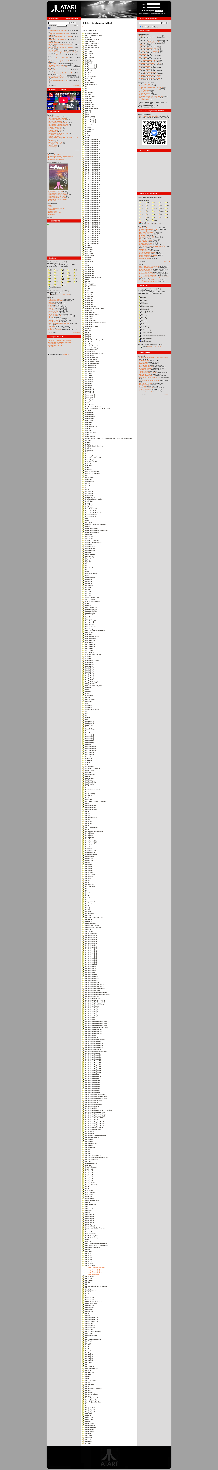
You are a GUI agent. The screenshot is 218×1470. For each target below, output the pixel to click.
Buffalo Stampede (90, 1335)
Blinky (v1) (88, 705)
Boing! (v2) (88, 823)
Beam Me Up (88, 420)
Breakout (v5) (89, 1222)
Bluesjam (87, 788)
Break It (87, 1202)
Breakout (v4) (89, 1220)
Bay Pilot (87, 410)
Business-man (89, 1429)
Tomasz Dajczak (144, 231)
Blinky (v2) (88, 707)
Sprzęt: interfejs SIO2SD (146, 281)
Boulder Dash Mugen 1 (92, 1053)
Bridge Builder (89, 1263)
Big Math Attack (89, 550)
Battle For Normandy (91, 346)
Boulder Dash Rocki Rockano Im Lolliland (98, 1110)
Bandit (86, 137)
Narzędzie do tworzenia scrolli (57, 119)
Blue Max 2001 (89, 778)
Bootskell (87, 911)
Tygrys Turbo (143, 371)
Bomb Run (88, 849)
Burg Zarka (88, 1413)
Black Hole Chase (90, 638)
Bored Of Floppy (90, 923)
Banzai (86, 263)
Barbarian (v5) (89, 275)
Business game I (90, 1427)
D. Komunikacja (146, 330)
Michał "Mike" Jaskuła (146, 234)
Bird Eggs (87, 589)
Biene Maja (88, 534)
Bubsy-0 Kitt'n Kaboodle (92, 1331)
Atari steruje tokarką (145, 391)
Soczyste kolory (144, 385)
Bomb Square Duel (90, 854)
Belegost (87, 464)
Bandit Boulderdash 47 (92, 220)
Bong (86, 888)
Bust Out (87, 1433)
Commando (52, 307)
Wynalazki (141, 356)
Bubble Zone (88, 1329)
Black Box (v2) (89, 625)
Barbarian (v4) (89, 273)
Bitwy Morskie (89, 615)
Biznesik (87, 617)
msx (162, 211)
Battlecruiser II (89, 381)
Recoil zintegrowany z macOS (57, 80)
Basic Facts (88, 318)
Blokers (87, 762)
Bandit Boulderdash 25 (92, 173)
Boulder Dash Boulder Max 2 (94, 986)
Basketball (88, 324)
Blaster (86, 693)
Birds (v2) (87, 595)
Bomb (86, 829)
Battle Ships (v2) (90, 367)
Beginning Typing (90, 456)
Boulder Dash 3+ (90, 970)
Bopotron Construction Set (93, 917)
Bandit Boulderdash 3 (91, 183)
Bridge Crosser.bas (93, 1274)
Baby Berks (88, 51)
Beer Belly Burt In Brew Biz (93, 446)
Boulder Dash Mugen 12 (92, 1059)
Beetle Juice (88, 450)
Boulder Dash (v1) (90, 935)
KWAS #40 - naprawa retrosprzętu (59, 70)
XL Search (51, 214)
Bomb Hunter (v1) (90, 841)
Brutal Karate (88, 1307)
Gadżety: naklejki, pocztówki (148, 274)
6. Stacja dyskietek (147, 312)
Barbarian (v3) (89, 271)
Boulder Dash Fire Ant (92, 998)
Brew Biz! (87, 1241)
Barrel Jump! (88, 289)
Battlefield (88, 383)
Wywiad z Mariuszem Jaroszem (149, 228)
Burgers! (87, 1421)
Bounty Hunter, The (91, 1159)
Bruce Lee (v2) (89, 1300)
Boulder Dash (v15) (91, 947)
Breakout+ (88, 1224)
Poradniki (50, 115)
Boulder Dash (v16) (91, 949)
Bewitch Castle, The (91, 509)
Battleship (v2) (89, 391)
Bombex (87, 880)
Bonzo (86, 900)
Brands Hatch (89, 1198)
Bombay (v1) (88, 858)
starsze (77, 150)
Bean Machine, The (90, 426)
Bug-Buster (88, 1349)
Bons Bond (88, 898)
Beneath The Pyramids (92, 473)
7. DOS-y (144, 315)
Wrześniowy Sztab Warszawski (149, 48)
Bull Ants (87, 1374)
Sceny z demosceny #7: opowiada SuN (60, 44)
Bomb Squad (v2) (90, 852)
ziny (155, 220)
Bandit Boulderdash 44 (92, 214)
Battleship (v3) (89, 393)
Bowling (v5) (88, 1177)
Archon (50, 319)
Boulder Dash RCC (90, 1108)
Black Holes (88, 642)
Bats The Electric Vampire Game (95, 340)
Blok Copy (88, 758)
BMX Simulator (89, 41)
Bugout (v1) (88, 1359)
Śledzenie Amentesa (145, 243)
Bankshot (87, 257)
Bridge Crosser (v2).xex (95, 1272)
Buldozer (87, 1370)
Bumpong (87, 1396)
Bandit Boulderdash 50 (92, 228)
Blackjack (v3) (89, 666)
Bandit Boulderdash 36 (92, 196)
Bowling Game (89, 1183)
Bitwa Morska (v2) (90, 611)
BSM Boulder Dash (90, 45)
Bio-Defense (88, 585)
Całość (53, 294)
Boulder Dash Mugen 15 (92, 1065)
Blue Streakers (89, 780)
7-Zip (64, 294)
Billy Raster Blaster (90, 573)
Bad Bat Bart (88, 73)
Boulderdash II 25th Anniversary (95, 1135)
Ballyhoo (87, 131)
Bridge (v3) (88, 1257)
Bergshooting (89, 477)
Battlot (86, 403)
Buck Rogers (88, 1333)
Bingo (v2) (88, 581)
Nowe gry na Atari (144, 69)
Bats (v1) (87, 334)
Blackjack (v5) (89, 670)
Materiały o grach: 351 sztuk (57, 197)
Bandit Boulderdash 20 (92, 163)
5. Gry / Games (144, 90)
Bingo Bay (88, 583)
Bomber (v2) (88, 868)
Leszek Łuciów (143, 244)
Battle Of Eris (89, 355)
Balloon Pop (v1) (90, 120)
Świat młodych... (144, 54)
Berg (86, 475)
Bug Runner (88, 1347)
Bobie (86, 797)
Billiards (87, 571)
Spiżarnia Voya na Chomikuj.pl (57, 199)
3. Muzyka (144, 303)
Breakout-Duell (89, 1226)
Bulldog (87, 1376)
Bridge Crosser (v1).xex (95, 1270)
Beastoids (87, 430)
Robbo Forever (53, 311)
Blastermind (88, 695)
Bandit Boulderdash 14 (92, 149)
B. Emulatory (145, 324)
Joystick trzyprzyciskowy (147, 375)
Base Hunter (88, 295)
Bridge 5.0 (87, 1261)
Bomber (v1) (88, 866)
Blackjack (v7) (89, 674)
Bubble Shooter (89, 1325)
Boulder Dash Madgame (92, 1049)
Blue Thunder (89, 784)
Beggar (87, 454)
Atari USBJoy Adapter (146, 269)
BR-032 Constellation (91, 43)
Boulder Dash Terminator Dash (94, 1116)
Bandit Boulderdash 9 (91, 243)
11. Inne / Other (144, 99)
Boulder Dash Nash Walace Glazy (95, 1098)
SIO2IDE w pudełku (145, 389)
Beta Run (87, 503)
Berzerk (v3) (88, 495)
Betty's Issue (88, 507)
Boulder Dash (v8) (90, 963)
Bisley (86, 603)
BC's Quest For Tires (91, 39)
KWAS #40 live (52, 64)
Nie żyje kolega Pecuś (55, 50)
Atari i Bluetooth (144, 360)
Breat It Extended (90, 1234)
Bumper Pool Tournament (93, 1388)
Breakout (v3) (89, 1218)
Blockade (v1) (89, 735)
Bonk (86, 894)
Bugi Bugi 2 (88, 1354)
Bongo (86, 890)
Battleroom (88, 385)
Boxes (86, 1188)
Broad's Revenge (90, 1290)
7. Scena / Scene (144, 93)
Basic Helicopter (90, 320)
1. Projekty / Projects (145, 84)
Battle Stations (89, 371)
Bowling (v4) (88, 1175)
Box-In (86, 1186)
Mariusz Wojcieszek (145, 240)
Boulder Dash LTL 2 (91, 1037)
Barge (86, 279)
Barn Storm (88, 281)
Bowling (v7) (88, 1180)
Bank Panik (88, 251)
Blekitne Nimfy (89, 699)
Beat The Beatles (90, 432)
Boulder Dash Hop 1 (91, 1008)
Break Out (87, 1206)
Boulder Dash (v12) (91, 941)
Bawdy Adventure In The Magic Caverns (97, 408)
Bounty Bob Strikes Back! (93, 1155)
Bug (86, 1337)
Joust (50, 305)
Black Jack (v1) (89, 644)
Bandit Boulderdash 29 (92, 181)
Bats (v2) (87, 336)
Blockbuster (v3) (90, 750)
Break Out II (88, 1208)
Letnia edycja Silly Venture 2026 (58, 39)
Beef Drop (87, 442)
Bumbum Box (89, 1384)
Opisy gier (50, 297)
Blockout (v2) (89, 754)
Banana (87, 135)
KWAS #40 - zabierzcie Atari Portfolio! (59, 67)
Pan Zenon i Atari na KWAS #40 (58, 58)
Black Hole (88, 634)
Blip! (86, 713)
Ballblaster (88, 102)
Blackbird (87, 656)
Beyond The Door (90, 515)
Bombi (86, 882)
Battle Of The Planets (91, 363)
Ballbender (88, 100)
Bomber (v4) (88, 872)
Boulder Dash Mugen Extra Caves (95, 1096)
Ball (85, 86)
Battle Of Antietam (90, 349)
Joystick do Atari (144, 369)
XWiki (50, 206)
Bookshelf (88, 904)
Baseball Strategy (90, 306)
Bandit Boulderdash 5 (91, 226)
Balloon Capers (89, 116)
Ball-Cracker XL (89, 96)
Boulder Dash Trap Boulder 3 (94, 1126)
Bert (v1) (87, 483)
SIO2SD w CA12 (144, 365)
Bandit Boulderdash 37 (92, 198)
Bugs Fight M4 (89, 1366)
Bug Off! (87, 1345)
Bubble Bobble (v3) (91, 1321)
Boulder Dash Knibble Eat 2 (93, 1031)
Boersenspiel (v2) (90, 807)
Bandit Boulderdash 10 (92, 141)
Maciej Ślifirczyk (144, 253)
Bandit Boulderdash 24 (92, 171)
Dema (156, 27)
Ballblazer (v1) (89, 104)
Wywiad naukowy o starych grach (149, 75)
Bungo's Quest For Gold (92, 1402)
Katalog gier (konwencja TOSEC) (58, 291)
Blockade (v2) (89, 737)
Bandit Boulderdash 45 (92, 216)
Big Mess (87, 552)
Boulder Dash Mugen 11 (92, 1057)
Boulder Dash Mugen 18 (92, 1071)
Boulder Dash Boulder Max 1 (94, 984)
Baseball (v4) (88, 302)
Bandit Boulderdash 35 (92, 194)
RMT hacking (143, 57)
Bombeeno (88, 864)
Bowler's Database (90, 1167)
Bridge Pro (88, 1278)
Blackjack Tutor (89, 683)
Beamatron (88, 422)
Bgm (86, 518)
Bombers (87, 878)
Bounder (87, 1153)
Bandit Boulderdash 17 (92, 155)
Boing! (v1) (88, 821)
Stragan (140, 264)
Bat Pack (87, 328)
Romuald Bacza (144, 241)
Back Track (88, 63)
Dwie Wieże (52, 322)
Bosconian (88, 929)
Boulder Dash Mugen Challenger (95, 1094)
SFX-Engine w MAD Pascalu (57, 118)
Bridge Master (89, 1276)
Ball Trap (87, 94)
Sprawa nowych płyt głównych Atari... (150, 42)
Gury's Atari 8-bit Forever (56, 208)
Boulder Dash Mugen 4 (92, 1082)
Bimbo (86, 576)
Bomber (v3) (88, 870)
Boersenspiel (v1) (90, 805)
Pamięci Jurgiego (53, 42)
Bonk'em (87, 896)
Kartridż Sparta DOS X (55, 121)
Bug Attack (88, 1341)
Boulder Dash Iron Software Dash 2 (96, 1023)
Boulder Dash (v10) (91, 937)
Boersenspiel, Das (90, 809)
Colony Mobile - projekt (55, 345)
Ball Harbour (88, 92)
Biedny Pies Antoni (91, 528)
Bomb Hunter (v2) (90, 843)
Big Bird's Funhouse (91, 540)
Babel (86, 49)
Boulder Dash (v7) (90, 961)
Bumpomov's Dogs (91, 1394)
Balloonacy (88, 124)
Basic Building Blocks (91, 314)
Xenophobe (51, 310)
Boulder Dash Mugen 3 (92, 1080)
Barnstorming (89, 283)
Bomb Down (88, 835)
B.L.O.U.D (87, 37)
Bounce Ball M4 (89, 1147)
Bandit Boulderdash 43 (92, 212)
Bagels (86, 74)
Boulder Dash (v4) (90, 955)
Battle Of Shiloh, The (91, 361)
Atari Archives (52, 211)
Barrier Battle (88, 293)
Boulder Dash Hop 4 (91, 1014)
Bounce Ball (88, 1145)
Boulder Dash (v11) (90, 939)
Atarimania (51, 209)
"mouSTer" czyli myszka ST (147, 267)
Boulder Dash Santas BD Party (94, 1112)
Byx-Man (87, 1443)
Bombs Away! (89, 884)
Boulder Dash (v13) (91, 943)
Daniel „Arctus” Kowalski (146, 237)
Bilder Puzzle (88, 568)
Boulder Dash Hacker (91, 1006)
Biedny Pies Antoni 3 (91, 532)
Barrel (86, 287)
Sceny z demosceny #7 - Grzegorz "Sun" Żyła (62, 52)
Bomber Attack (89, 874)
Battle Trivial (88, 377)
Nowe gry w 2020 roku (55, 127)
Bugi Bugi (87, 1353)
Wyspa (50, 317)
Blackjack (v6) (89, 672)
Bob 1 (86, 792)
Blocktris (87, 756)
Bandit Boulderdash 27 (92, 177)
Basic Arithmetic (90, 312)
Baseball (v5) (88, 304)
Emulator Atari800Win (54, 155)
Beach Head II (89, 414)
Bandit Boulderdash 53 (92, 234)
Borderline (88, 919)
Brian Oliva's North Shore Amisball (96, 1245)
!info (155, 208)
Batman (87, 332)
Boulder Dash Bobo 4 (91, 982)
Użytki (149, 27)
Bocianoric (88, 799)
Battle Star (88, 369)
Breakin (87, 1212)
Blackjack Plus (89, 680)
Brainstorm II (88, 1196)
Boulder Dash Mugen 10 (92, 1055)
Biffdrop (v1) (88, 536)
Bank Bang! (88, 249)
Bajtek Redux (52, 200)
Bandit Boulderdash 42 (92, 210)
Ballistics (87, 110)
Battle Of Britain (90, 352)
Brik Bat (87, 1282)
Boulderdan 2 (89, 1133)
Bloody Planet (89, 770)
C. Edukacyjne (145, 327)
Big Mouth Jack (89, 554)
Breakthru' (88, 1232)
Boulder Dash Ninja (91, 1102)
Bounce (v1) (88, 1139)
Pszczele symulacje (145, 66)
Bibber (86, 520)
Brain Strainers (89, 1192)
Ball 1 (86, 88)
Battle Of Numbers (90, 359)
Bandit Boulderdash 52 (92, 232)
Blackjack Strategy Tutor (92, 682)
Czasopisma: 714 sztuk (55, 191)
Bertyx (86, 489)
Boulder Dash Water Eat (92, 1129)
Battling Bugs (89, 399)
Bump (86, 1386)
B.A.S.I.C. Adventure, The (93, 35)
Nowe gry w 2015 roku (55, 136)
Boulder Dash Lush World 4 (93, 1047)
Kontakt (49, 217)
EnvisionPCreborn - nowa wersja (149, 51)
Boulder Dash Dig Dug (92, 990)
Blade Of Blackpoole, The (93, 685)
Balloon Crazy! (89, 118)
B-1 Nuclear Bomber (91, 33)
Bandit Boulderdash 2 (91, 161)
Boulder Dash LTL (90, 1035)
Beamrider (88, 424)
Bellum (86, 467)
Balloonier (88, 126)
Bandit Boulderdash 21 (92, 165)
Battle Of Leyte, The (91, 357)
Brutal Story (88, 1311)
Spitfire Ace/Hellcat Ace (55, 316)
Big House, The (89, 548)
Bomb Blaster (89, 833)
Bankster (87, 259)
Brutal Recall (88, 1309)
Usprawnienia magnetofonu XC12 (58, 122)
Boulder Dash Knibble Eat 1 (93, 1029)
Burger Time (88, 1419)
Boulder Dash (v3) (90, 953)
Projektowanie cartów (145, 368)
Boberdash (88, 795)
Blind (86, 703)
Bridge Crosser (89, 1265)
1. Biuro (143, 297)
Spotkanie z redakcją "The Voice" (58, 61)
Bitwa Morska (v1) (90, 609)
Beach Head (88, 412)
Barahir (87, 265)
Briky (86, 1284)
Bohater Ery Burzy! (90, 817)
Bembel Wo (88, 469)
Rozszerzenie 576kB (145, 383)
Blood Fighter (89, 766)
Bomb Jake (88, 847)
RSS (75, 25)
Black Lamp (88, 650)
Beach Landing (89, 416)
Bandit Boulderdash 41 (92, 208)
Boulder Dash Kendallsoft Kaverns (96, 1027)
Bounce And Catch (90, 1143)
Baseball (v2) (88, 298)
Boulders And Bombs (91, 1137)
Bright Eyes (88, 1280)
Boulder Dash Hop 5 (91, 1016)
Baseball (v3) (88, 300)
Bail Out (87, 80)
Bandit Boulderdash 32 (92, 188)
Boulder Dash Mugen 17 (92, 1069)
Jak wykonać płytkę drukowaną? (149, 380)
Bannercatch (88, 261)
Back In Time (88, 61)
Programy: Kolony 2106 (146, 270)
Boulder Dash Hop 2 (91, 1010)
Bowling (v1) (88, 1169)
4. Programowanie (147, 306)
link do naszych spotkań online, (148, 116)
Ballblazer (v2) (89, 106)
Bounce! (87, 1149)
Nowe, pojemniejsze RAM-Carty (149, 266)
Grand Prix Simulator (54, 329)
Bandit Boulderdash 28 (92, 179)
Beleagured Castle (90, 461)
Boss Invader (88, 931)
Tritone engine (52, 145)
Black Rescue (89, 652)
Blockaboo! (88, 733)
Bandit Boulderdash (91, 139)
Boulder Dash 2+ (90, 968)
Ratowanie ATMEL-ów (146, 366)
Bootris (87, 909)
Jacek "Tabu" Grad (145, 250)
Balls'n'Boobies (89, 130)
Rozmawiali (142, 226)
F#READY (142, 235)
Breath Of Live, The (91, 1236)
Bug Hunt (87, 1343)
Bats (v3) (87, 338)
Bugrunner (88, 1362)
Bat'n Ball (87, 330)
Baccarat (87, 59)
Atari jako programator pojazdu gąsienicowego (153, 357)
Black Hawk (88, 632)
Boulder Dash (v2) (90, 951)
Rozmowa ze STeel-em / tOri (57, 30)
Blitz (86, 715)
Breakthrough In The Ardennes (94, 1228)
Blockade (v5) (89, 742)
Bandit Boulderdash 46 (92, 218)
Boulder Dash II (89, 1017)
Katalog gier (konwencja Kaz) (57, 262)
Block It (87, 727)
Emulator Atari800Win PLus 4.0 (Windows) (61, 156)
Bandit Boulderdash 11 (92, 143)
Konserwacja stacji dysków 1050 (58, 124)
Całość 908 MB (146, 341)
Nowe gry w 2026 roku (55, 116)
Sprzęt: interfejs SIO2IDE (147, 280)
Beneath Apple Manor (91, 471)
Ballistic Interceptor (91, 108)
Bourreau (87, 1161)
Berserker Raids (89, 481)
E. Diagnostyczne (147, 332)
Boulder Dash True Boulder (93, 1127)
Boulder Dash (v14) (91, 945)
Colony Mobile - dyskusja (55, 343)
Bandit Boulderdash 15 (92, 151)
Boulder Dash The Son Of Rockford (96, 1118)
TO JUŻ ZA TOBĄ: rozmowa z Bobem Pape (152, 246)
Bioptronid (88, 587)
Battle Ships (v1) (90, 365)
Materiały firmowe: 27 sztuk (56, 196)
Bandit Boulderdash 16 (92, 153)
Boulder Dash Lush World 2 (93, 1043)
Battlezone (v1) (89, 395)
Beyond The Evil (90, 517)
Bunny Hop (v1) (89, 1410)
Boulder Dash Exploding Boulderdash (97, 994)
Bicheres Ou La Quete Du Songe (95, 524)
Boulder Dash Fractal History (94, 1004)
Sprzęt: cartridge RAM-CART (148, 275)
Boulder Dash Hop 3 (91, 1012)
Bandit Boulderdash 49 (92, 224)
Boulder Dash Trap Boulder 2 (94, 1124)
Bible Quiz (88, 522)
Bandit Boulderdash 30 (92, 184)
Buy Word (87, 1439)
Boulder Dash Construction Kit (94, 988)
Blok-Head (88, 760)
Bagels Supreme (90, 76)
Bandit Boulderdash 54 (92, 236)
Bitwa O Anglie (89, 613)
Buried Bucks (89, 1423)
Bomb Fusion (89, 839)
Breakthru (87, 1230)
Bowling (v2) (88, 1171)
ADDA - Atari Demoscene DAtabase (149, 197)
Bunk (86, 1404)
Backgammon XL (90, 69)
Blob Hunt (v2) (89, 723)
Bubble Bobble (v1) (91, 1317)
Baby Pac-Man (89, 57)
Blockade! (87, 744)
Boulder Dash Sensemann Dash (95, 1114)
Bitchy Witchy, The (90, 607)
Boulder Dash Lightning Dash (94, 1039)
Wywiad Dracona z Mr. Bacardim (149, 229)
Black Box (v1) (89, 623)
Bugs (86, 1364)
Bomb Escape (89, 837)
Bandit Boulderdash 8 (91, 242)
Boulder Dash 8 (89, 972)
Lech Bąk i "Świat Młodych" (147, 232)
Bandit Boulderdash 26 (92, 175)
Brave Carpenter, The (91, 1200)
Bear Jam (87, 428)
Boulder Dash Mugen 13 (92, 1061)
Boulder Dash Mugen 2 (92, 1074)
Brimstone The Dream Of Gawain (95, 1286)
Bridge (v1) (88, 1253)
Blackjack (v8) (89, 676)
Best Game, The (89, 497)
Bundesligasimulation (91, 1398)
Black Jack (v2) (89, 646)
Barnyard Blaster (90, 285)
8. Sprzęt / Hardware (145, 95)
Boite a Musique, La (91, 827)
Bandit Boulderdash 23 (92, 169)
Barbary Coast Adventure (93, 277)
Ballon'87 (87, 112)
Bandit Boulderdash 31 (92, 186)
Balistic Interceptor (90, 84)
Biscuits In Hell (89, 599)
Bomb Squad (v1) (90, 851)
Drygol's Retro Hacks (55, 212)
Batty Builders (89, 405)
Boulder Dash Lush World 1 (93, 1041)
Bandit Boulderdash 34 (92, 192)
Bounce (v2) (88, 1141)
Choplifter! (51, 304)
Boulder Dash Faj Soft (91, 996)
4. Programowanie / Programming (149, 89)
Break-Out (88, 1210)
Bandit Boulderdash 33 (92, 190)
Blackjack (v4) (89, 668)
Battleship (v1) (89, 389)
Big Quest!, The (89, 558)
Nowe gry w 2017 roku (55, 130)
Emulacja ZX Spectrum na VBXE (58, 133)
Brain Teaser (88, 1194)
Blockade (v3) (89, 739)
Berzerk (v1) (88, 491)
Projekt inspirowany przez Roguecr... (150, 36)
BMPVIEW (51, 140)
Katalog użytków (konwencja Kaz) (149, 289)
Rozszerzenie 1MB (145, 374)
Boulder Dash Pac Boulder (93, 1104)
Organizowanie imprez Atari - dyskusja (59, 340)
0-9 (51, 270)
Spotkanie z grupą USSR (56, 65)
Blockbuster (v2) (90, 748)
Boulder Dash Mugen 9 (92, 1092)
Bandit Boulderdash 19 (92, 159)
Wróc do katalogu (88, 27)
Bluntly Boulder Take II (92, 790)
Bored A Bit (88, 921)
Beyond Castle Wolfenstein (93, 513)
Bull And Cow (89, 1372)
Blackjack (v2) (89, 664)
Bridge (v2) (88, 1255)
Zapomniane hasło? (144, 13)
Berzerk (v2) (88, 493)
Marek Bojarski (143, 256)
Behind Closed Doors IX (92, 458)
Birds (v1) (87, 593)
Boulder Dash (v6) (90, 959)
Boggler (87, 813)
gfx (168, 205)
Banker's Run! (89, 255)
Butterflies (88, 1437)
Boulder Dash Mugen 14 (92, 1063)
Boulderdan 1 (89, 1131)
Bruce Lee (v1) (89, 1298)
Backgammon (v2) (90, 67)
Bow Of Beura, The (90, 1163)
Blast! (86, 689)
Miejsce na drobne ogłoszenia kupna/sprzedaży (154, 277)
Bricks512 (87, 1249)
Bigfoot (87, 560)
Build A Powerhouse (91, 1368)
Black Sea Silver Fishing (92, 654)
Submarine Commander (55, 300)
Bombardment (89, 856)
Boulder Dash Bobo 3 (91, 980)
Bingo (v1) (88, 579)
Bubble (87, 1315)
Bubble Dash (88, 1323)
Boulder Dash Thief (91, 1120)
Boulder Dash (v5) (90, 957)
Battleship (88, 387)
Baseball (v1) (88, 296)
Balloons (87, 128)
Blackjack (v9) (89, 678)
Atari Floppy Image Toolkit (56, 76)
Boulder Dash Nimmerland (93, 1100)
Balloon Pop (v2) (90, 122)
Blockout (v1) (89, 752)
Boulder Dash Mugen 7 (92, 1088)
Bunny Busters (89, 1408)
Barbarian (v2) (89, 269)
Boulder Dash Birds (91, 976)
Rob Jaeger (142, 249)
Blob (86, 719)
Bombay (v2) (88, 860)
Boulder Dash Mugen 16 (92, 1067)
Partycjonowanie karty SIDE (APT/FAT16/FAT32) (63, 137)
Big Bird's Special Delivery (93, 542)
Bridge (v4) (88, 1259)
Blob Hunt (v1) (89, 721)
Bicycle (87, 526)
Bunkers (87, 1406)
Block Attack (88, 725)
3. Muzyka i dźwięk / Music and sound (151, 87)
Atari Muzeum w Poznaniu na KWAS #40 (60, 47)
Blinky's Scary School (91, 709)
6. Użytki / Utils (143, 92)
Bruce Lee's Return (91, 1303)
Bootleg (87, 907)
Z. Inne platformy (146, 338)
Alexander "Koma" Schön (147, 252)
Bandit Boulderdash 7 (91, 240)
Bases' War (88, 310)
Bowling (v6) (88, 1179)
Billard (86, 570)
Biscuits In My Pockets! (92, 601)
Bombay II (87, 862)
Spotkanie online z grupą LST (57, 77)
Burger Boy (88, 1415)
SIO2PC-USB (143, 362)
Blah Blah (87, 687)
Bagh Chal (88, 78)
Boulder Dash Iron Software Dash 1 (96, 1021)
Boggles (87, 815)
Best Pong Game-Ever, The (93, 499)
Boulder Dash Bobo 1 (91, 978)
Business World (89, 1425)
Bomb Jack (88, 845)
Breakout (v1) (89, 1214)
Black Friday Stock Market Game (95, 630)
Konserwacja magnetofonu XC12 (58, 125)
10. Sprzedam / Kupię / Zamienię (149, 98)
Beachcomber (89, 418)
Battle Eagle (88, 344)
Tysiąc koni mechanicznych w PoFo (59, 33)
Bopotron (87, 915)
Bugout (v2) (88, 1360)
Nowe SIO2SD (143, 363)
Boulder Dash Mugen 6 (92, 1086)
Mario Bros (51, 308)
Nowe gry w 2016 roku (55, 134)
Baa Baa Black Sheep (91, 47)
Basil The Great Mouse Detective (58, 323)
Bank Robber (88, 253)
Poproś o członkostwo (158, 13)
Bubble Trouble (89, 1327)
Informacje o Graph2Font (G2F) (149, 60)
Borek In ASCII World (91, 925)
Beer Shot (87, 448)
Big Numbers (88, 556)
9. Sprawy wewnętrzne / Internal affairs (151, 96)
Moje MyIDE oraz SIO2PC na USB (149, 377)
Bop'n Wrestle (89, 913)
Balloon (87, 114)
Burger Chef (88, 1417)
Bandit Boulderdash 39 (92, 202)
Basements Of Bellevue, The (94, 308)
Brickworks (88, 1251)
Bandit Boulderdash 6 (91, 237)
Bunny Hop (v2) (89, 1412)
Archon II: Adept (53, 314)
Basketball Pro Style (91, 326)
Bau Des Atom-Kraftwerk (92, 407)
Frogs (50, 302)
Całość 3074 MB (55, 287)
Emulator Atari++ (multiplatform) (57, 158)
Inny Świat (51, 326)
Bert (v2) (87, 485)
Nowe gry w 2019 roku (55, 128)
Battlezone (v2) (89, 397)
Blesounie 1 (88, 701)
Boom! (86, 905)
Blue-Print (87, 786)
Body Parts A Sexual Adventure (95, 801)
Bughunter (88, 1351)
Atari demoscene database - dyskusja (59, 342)
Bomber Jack (88, 876)
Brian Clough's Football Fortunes (95, 1243)
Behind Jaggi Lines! (91, 460)
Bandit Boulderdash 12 (92, 145)
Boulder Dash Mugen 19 (92, 1073)
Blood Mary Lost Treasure (93, 768)
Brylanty (87, 1313)
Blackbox (87, 658)
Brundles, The (89, 1305)
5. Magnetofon (146, 309)
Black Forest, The (90, 627)
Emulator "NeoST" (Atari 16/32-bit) (149, 78)
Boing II (87, 819)
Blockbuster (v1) (90, 746)
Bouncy (87, 1151)
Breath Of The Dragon (91, 1238)
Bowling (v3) (88, 1173)
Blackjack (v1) (89, 662)
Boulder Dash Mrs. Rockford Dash (95, 1051)
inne (64, 285)
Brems (86, 1239)
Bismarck (87, 605)
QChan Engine (52, 147)
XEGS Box (142, 386)
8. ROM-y (144, 318)
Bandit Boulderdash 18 (92, 157)
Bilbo (86, 566)
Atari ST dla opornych (55, 142)
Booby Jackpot (89, 902)
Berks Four (88, 479)
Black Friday (88, 629)
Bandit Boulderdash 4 (91, 204)
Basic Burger (88, 316)
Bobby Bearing (89, 793)
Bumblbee (88, 1382)
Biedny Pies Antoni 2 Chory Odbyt (96, 530)
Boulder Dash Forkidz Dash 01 (94, 1000)
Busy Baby (88, 1435)
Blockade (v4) (89, 740)
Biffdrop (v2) (88, 538)
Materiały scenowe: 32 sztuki (57, 193)
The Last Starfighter (54, 320)
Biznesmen (88, 619)
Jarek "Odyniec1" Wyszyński (148, 255)
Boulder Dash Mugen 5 (92, 1084)
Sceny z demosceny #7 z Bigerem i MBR (61, 73)
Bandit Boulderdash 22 (92, 167)
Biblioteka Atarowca (54, 162)
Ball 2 (86, 90)
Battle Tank (88, 373)
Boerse (86, 803)
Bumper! (87, 1390)
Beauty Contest (89, 436)
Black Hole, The (89, 640)
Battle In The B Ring (91, 348)
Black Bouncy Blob (91, 621)
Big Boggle (88, 544)
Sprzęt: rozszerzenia (145, 272)
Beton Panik (88, 505)
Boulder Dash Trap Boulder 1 (94, 1122)
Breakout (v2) (89, 1216)
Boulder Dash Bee (90, 974)
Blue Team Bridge (90, 782)
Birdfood (87, 591)
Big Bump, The (89, 546)
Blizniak (87, 717)
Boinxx (86, 825)
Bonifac (87, 892)
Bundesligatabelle (90, 1400)
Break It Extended (90, 1204)
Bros (86, 1296)
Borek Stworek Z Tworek (92, 927)
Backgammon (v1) (90, 65)
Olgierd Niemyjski (144, 258)
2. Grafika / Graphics (145, 86)
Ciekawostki (143, 45)
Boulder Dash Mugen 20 (92, 1076)
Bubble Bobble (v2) (91, 1319)
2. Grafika (144, 300)
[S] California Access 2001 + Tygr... (150, 63)
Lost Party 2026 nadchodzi (56, 55)
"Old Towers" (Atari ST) (55, 299)
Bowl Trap (87, 1165)
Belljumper (88, 465)
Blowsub (87, 772)
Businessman (89, 1431)
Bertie (86, 487)
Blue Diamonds (89, 774)
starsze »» (76, 85)
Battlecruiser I (89, 379)
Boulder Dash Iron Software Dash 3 (96, 1025)
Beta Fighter (88, 501)
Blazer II (87, 697)
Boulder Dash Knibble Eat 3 (93, 1033)
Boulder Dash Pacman (92, 1106)
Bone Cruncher (89, 886)
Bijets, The (88, 562)
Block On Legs (89, 729)
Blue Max (87, 776)
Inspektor (51, 328)
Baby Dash (88, 55)
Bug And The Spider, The (92, 1339)
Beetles (87, 452)
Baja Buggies (89, 82)
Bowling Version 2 (90, 1185)
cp (168, 202)
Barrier (86, 291)
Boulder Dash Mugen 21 (92, 1078)
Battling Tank (89, 401)
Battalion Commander (91, 342)
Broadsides (88, 1292)
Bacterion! (88, 71)
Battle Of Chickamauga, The (93, 353)
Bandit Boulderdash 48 (92, 222)
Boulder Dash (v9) (90, 964)
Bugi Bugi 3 (88, 1356)
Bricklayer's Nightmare (92, 1247)
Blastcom (87, 691)
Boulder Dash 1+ (90, 966)
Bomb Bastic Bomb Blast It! (93, 831)
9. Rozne (144, 321)
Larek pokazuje (53, 131)
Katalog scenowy (143, 200)
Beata (86, 434)
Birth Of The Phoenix (91, 597)
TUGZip (68, 294)
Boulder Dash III (89, 1019)
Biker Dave (88, 564)
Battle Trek (88, 375)
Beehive (87, 444)
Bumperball (88, 1392)
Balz (86, 133)
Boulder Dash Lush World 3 (93, 1045)
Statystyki (51, 346)
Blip (85, 711)
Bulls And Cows (90, 1380)
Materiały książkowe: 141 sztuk (58, 194)
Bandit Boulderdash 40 (92, 206)
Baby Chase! (88, 53)
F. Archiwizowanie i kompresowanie (153, 336)
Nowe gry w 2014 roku (55, 144)
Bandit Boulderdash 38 (92, 200)
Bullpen (87, 1378)
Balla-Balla (88, 98)
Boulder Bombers (90, 933)
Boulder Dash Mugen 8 (92, 1090)
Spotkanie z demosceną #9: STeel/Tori (60, 36)
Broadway (87, 1294)
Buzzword (88, 1441)
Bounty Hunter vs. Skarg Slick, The (96, 1157)
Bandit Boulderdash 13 (92, 147)
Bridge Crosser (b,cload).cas (96, 1267)
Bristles (87, 1288)
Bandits (87, 245)
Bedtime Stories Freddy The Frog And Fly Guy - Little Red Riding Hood (108, 438)
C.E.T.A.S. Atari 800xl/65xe (147, 72)
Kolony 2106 (52, 313)
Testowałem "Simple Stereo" (147, 372)
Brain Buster (88, 1190)
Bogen (86, 811)
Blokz (86, 764)
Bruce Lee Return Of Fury (93, 1301)
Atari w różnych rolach (146, 388)
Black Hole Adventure (91, 636)
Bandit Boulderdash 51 (92, 230)
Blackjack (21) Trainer (91, 660)
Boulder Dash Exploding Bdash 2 (95, 992)
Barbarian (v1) (89, 267)
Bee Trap (87, 440)
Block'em (87, 731)
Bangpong (88, 247)
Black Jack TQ (89, 648)
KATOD (141, 238)
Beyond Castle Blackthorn (93, 511)
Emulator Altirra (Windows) (56, 159)
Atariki (50, 205)
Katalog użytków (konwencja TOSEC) (150, 344)
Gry (143, 27)
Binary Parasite (89, 577)
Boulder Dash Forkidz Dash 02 (94, 1002)
